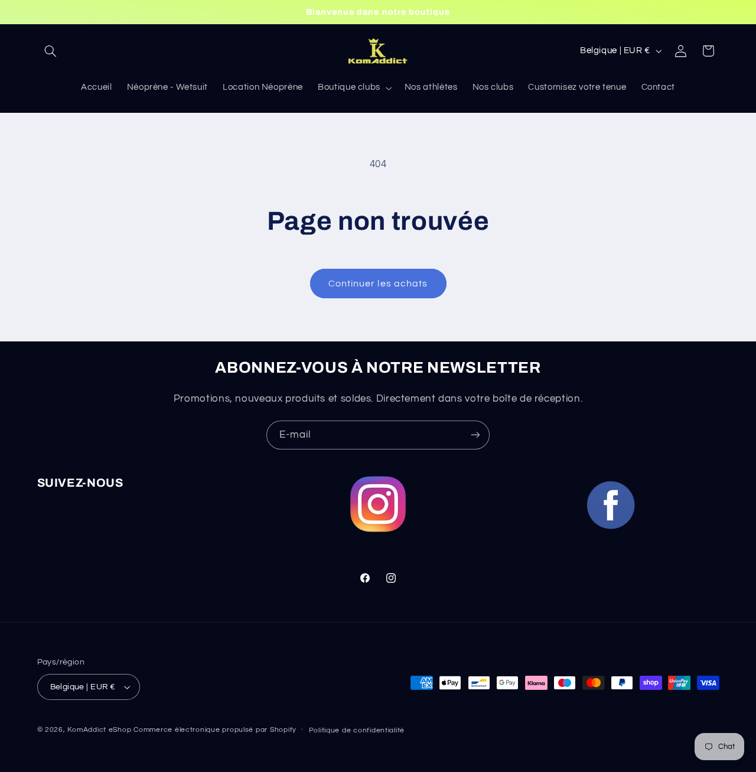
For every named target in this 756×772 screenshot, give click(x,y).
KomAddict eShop (99, 730)
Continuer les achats (378, 283)
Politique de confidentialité (357, 730)
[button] (50, 50)
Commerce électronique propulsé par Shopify (214, 730)
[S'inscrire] (475, 435)
